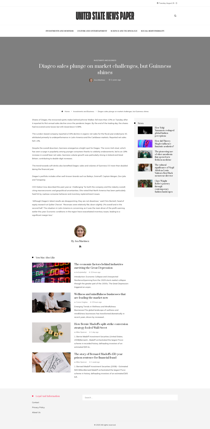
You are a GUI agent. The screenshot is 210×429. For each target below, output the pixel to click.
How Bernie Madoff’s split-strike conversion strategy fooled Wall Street (101, 325)
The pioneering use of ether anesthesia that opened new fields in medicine (164, 155)
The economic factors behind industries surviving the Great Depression (98, 266)
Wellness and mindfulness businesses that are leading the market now (100, 296)
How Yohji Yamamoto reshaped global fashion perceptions (164, 132)
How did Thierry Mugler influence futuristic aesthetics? (164, 144)
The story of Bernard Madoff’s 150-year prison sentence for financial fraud (98, 355)
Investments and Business (105, 60)
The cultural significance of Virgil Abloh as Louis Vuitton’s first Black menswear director (164, 170)
